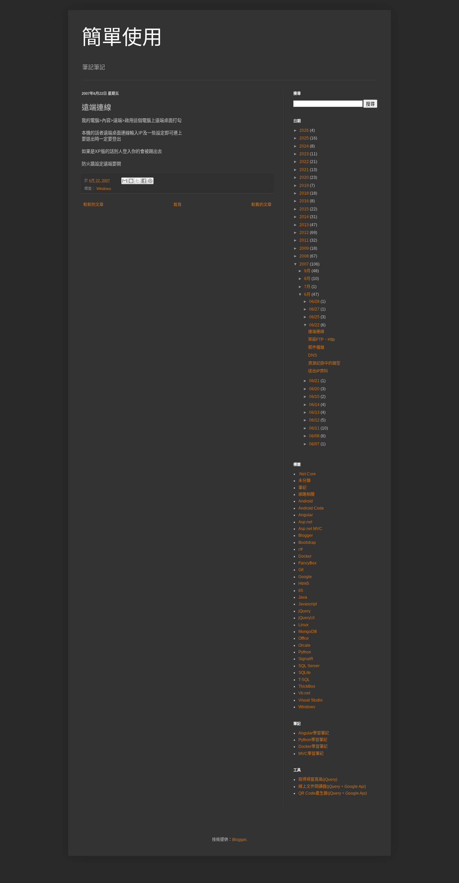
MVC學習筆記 (311, 753)
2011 (304, 240)
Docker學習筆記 (313, 746)
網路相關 (306, 494)
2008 (304, 256)
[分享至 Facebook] (143, 180)
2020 (304, 177)
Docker (304, 556)
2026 (304, 130)
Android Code (311, 508)
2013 (304, 225)
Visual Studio (310, 700)
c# (300, 549)
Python (304, 652)
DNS (312, 355)
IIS (300, 590)
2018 (304, 193)
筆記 (302, 487)
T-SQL (304, 679)
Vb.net (304, 693)
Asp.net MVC (310, 528)
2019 (304, 185)
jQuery (304, 611)
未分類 (304, 480)
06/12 (315, 420)
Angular (305, 515)
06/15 (315, 396)
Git (300, 569)
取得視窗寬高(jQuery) (317, 779)
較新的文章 (93, 204)
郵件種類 (316, 347)
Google (305, 576)
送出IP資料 (318, 371)
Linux (303, 625)
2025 (304, 138)
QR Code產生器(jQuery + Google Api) (332, 793)
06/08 (315, 436)
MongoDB (307, 631)
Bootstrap (307, 542)
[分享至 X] (137, 180)
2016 (304, 201)
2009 (304, 248)
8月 (307, 278)
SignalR (305, 658)
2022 (304, 161)
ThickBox (306, 686)
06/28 (315, 301)
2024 (304, 146)
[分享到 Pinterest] (150, 180)
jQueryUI (306, 617)
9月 (307, 271)
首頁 (177, 204)
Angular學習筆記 (313, 733)
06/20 (315, 389)
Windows (103, 189)
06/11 (315, 428)
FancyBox (307, 563)
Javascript (307, 604)
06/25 (315, 317)
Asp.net (305, 522)
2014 (304, 216)
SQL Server (309, 666)
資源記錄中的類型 (324, 363)
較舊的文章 (261, 204)
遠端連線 (316, 331)
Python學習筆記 (312, 739)
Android (305, 501)
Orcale (304, 645)
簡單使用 (122, 37)
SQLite (304, 672)
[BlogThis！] (131, 180)
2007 (304, 264)
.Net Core (307, 474)
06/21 (315, 380)
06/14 (315, 404)
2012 (304, 232)
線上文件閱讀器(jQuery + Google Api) (332, 786)
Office (303, 638)
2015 (304, 209)
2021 (304, 169)
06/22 (315, 325)
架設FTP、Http (321, 339)
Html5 (303, 583)
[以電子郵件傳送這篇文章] (124, 180)
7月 (307, 286)
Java (302, 597)
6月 (307, 294)
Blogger (305, 535)
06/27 (315, 309)
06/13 (315, 412)
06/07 (315, 444)
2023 (304, 154)
